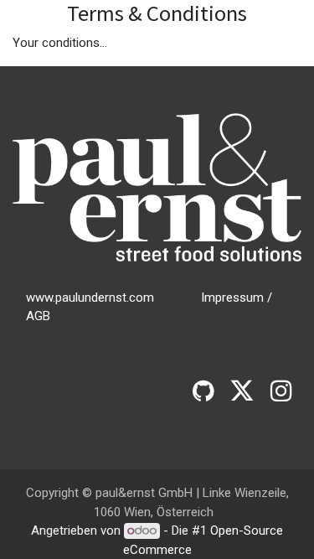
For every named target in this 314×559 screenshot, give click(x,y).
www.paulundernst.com (90, 297)
